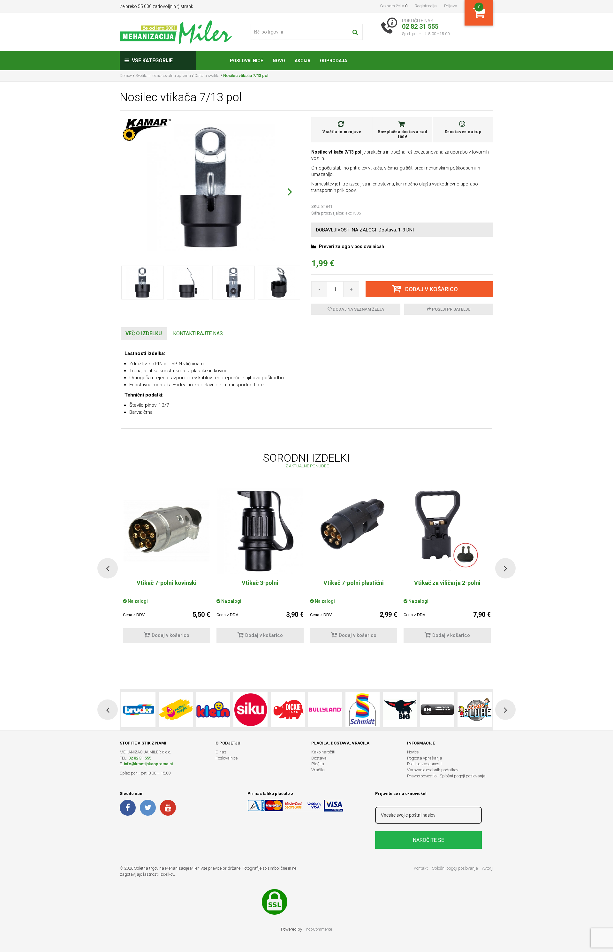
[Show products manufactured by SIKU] (250, 709)
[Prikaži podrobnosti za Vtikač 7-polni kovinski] (166, 531)
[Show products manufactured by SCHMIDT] (362, 709)
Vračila (318, 769)
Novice (413, 752)
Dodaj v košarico (170, 635)
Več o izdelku (143, 333)
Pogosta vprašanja (424, 758)
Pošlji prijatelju (451, 309)
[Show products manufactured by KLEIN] (213, 709)
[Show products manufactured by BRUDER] (138, 709)
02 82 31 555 (139, 758)
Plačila (317, 763)
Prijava (450, 6)
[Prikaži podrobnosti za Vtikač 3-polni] (260, 531)
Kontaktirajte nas (198, 333)
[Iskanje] (355, 32)
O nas (221, 752)
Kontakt (421, 868)
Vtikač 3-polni (260, 582)
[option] (260, 568)
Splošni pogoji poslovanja (455, 868)
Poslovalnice (227, 758)
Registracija (426, 6)
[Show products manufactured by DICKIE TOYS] (288, 709)
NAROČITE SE (428, 840)
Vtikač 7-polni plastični (353, 582)
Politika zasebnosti (424, 763)
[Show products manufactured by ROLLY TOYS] (176, 709)
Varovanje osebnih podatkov (432, 769)
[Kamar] (147, 129)
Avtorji (487, 868)
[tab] (144, 333)
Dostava (319, 758)
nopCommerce (319, 929)
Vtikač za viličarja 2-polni (447, 582)
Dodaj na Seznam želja (358, 309)
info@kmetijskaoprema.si (148, 763)
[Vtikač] (353, 524)
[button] (290, 191)
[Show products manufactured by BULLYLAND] (325, 709)
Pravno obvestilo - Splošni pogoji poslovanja (446, 776)
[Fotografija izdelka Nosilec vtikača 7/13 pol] (211, 187)
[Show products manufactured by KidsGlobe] (475, 709)
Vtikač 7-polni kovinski (167, 582)
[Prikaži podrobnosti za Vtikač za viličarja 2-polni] (447, 531)
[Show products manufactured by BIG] (400, 709)
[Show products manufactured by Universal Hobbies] (437, 709)
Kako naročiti (323, 752)
